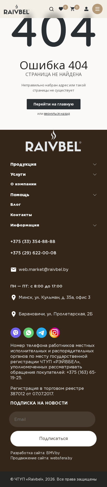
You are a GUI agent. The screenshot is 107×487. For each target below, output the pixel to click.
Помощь (19, 194)
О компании (23, 184)
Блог (15, 204)
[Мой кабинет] (87, 9)
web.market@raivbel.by (43, 269)
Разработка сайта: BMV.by (35, 453)
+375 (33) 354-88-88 (32, 241)
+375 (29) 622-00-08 (33, 252)
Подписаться (53, 438)
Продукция (23, 164)
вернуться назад (57, 113)
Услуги (18, 174)
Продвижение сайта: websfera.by (41, 458)
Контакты (21, 214)
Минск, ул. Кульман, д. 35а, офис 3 (54, 297)
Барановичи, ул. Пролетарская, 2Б (56, 313)
